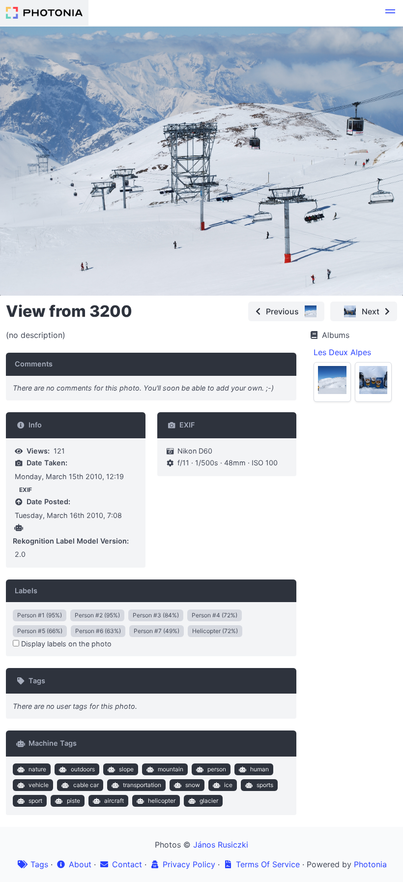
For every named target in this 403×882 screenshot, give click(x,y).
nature (37, 769)
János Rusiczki (220, 845)
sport (35, 800)
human (259, 769)
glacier (209, 800)
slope (126, 769)
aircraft (114, 800)
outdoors (83, 769)
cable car (86, 785)
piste (73, 800)
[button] (390, 13)
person (216, 769)
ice (228, 785)
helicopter (161, 800)
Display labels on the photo (65, 643)
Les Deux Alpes (342, 352)
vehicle (39, 785)
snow (192, 785)
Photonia (370, 864)
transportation (142, 785)
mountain (170, 769)
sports (265, 785)
